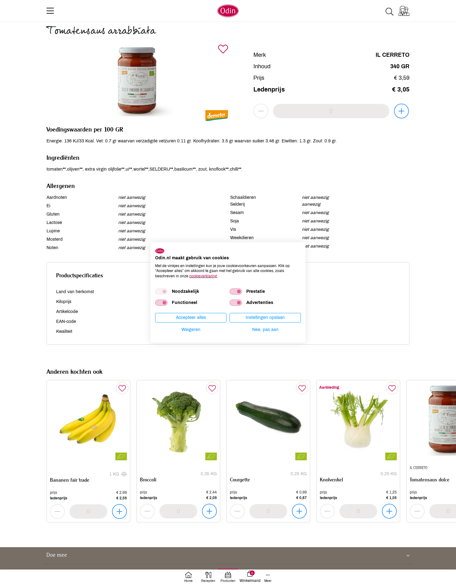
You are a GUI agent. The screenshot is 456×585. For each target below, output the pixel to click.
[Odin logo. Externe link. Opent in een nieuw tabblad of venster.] (159, 251)
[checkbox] (161, 291)
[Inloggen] (404, 10)
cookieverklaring (203, 276)
